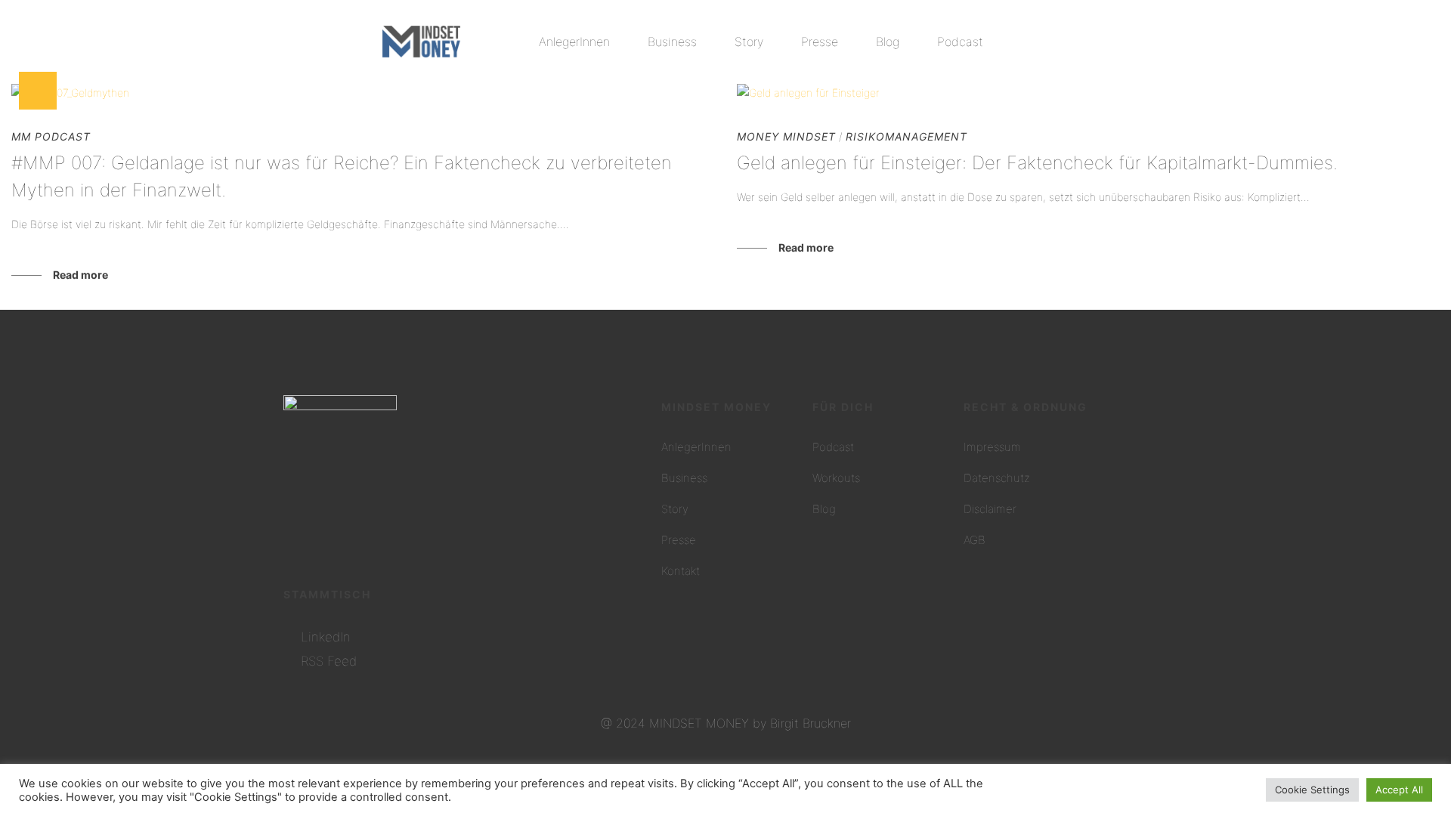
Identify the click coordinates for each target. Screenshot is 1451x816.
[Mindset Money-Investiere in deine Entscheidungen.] (421, 41)
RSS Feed (329, 661)
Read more (80, 274)
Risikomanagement (906, 136)
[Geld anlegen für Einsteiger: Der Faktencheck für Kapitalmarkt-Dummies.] (1088, 92)
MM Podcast (51, 136)
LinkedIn (326, 636)
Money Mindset (786, 136)
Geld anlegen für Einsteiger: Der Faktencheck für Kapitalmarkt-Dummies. (1037, 163)
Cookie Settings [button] (1312, 790)
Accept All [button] (1399, 790)
